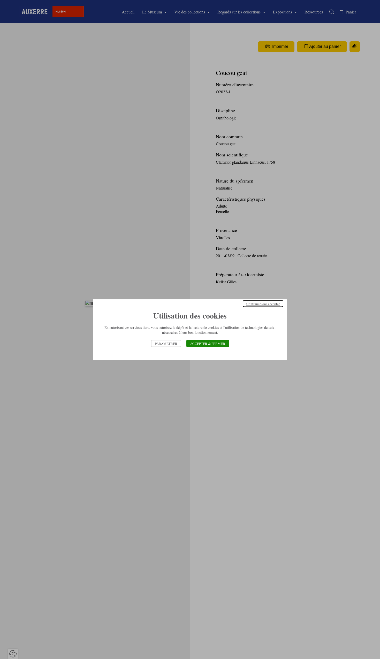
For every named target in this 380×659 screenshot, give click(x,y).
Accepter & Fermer (207, 343)
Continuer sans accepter (263, 303)
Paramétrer (166, 343)
